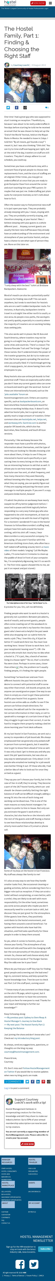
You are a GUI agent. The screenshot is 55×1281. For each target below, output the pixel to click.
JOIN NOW (39, 3)
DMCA (41, 1275)
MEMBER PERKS (6, 1180)
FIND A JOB (32, 1168)
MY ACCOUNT (34, 1203)
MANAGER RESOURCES (7, 1161)
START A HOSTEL (6, 1168)
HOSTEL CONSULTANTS (8, 1171)
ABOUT (5, 1203)
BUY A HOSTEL (6, 1194)
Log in (7, 1088)
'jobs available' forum (14, 394)
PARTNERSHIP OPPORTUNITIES (11, 1200)
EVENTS (32, 1183)
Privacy (7, 1275)
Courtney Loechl (21, 65)
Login (46, 8)
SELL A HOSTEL (6, 1192)
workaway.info (15, 422)
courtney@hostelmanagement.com (21, 1051)
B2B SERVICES (6, 1177)
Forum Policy (32, 1275)
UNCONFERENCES (34, 1192)
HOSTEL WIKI (5, 1174)
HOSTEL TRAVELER (33, 1161)
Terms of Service (18, 1275)
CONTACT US (5, 1223)
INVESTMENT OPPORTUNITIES (11, 1197)
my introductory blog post (27, 1038)
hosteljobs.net (29, 419)
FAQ (2, 1220)
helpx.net (41, 419)
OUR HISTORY (5, 1215)
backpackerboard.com (30, 401)
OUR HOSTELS (33, 1174)
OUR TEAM (4, 1212)
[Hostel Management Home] (10, 3)
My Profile (32, 1212)
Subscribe (45, 1248)
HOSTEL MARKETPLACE (8, 1184)
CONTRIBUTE (5, 1217)
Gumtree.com (29, 422)
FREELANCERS (33, 1171)
